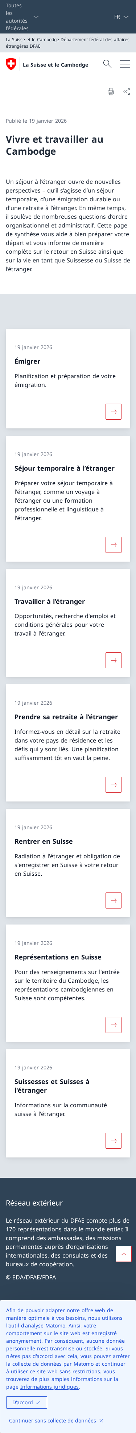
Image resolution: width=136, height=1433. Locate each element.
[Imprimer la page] (111, 91)
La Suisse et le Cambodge (55, 64)
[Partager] (127, 91)
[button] (124, 1254)
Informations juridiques (49, 1386)
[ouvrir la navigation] (125, 64)
